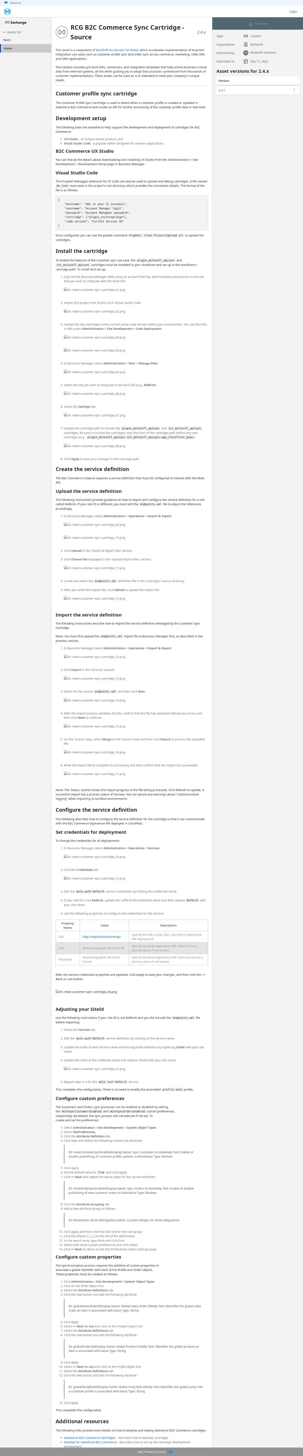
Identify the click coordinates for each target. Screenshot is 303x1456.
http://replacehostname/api (102, 937)
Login (293, 11)
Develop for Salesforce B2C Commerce (90, 1442)
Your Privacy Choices (151, 1452)
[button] (128, 32)
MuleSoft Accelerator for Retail (117, 50)
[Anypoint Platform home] (7, 11)
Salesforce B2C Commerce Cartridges (89, 1438)
